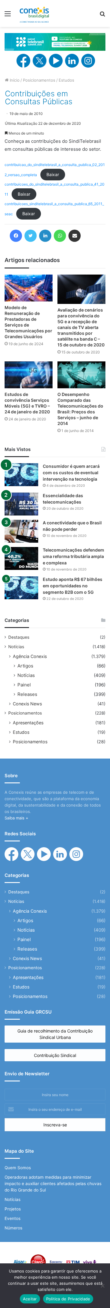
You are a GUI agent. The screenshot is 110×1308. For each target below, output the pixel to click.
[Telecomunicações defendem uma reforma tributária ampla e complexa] (21, 558)
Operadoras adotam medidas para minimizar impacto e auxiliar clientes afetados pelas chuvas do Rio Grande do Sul (53, 1183)
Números (13, 1227)
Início (14, 80)
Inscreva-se (55, 1124)
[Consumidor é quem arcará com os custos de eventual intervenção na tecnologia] (21, 474)
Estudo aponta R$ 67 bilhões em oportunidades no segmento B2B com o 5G (72, 586)
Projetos (13, 1208)
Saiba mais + (16, 817)
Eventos (12, 1218)
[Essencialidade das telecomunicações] (21, 504)
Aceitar (30, 1298)
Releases (27, 694)
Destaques (18, 637)
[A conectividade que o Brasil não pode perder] (21, 531)
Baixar (52, 174)
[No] (102, 1286)
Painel (24, 685)
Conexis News (27, 703)
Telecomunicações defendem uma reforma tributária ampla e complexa (73, 556)
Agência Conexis (30, 656)
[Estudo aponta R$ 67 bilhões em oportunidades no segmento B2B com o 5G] (21, 587)
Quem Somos (18, 1167)
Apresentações (28, 722)
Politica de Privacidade (68, 1298)
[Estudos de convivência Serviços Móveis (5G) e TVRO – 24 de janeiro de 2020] (29, 375)
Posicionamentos (39, 80)
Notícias (16, 646)
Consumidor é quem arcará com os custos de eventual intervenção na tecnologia (71, 473)
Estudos (66, 80)
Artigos (25, 666)
